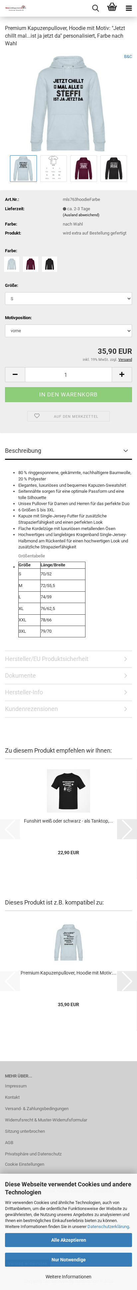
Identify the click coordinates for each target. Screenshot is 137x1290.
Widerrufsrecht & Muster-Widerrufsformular (46, 1119)
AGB (9, 1142)
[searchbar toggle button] (95, 8)
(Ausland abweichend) (81, 215)
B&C (128, 56)
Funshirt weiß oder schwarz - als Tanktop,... (68, 821)
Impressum (16, 1085)
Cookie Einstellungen (24, 1164)
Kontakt (12, 1097)
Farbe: (11, 250)
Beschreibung (23, 450)
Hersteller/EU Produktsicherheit (46, 658)
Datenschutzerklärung (108, 1226)
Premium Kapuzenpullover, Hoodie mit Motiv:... (68, 972)
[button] (15, 374)
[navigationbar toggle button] (128, 8)
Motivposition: (18, 317)
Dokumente (20, 675)
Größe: (11, 285)
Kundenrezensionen (31, 708)
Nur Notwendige (69, 1259)
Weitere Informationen (68, 1276)
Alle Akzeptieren (68, 1240)
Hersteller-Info (24, 692)
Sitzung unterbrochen (25, 1131)
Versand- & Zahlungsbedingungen (36, 1108)
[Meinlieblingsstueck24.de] (13, 8)
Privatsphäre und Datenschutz (33, 1153)
